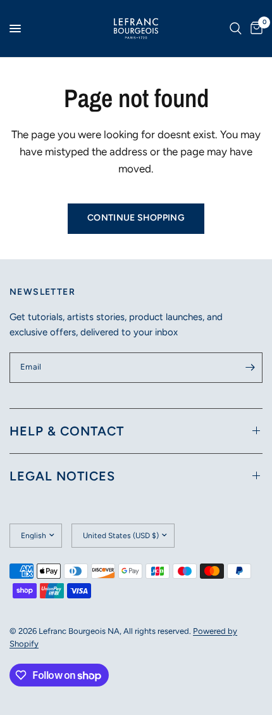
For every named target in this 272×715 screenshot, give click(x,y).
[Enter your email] (250, 367)
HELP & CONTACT (66, 431)
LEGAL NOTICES (62, 476)
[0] (254, 28)
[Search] (235, 28)
